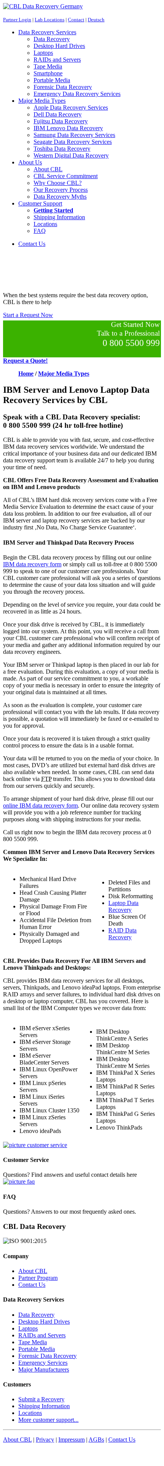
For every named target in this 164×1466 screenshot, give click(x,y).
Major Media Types (42, 100)
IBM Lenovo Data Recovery (68, 128)
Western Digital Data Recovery (71, 155)
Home (26, 373)
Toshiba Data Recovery (62, 148)
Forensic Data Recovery (63, 87)
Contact (76, 19)
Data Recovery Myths (60, 196)
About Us (30, 162)
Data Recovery (52, 39)
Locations (45, 224)
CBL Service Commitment (66, 176)
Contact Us (31, 244)
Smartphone (48, 73)
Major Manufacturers (43, 1369)
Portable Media (52, 80)
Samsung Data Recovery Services (74, 135)
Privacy (45, 1439)
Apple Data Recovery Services (71, 107)
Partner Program (38, 1278)
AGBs (96, 1439)
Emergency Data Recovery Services (77, 94)
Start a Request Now (28, 315)
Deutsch (96, 19)
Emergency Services (43, 1362)
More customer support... (48, 1420)
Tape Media (48, 66)
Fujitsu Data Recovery (61, 121)
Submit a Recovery (41, 1399)
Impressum (71, 1439)
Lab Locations (49, 19)
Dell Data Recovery (58, 114)
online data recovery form (40, 805)
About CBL (48, 169)
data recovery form (32, 564)
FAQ (40, 231)
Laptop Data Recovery (123, 906)
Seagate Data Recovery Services (73, 142)
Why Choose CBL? (58, 183)
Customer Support (40, 203)
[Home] (43, 6)
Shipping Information (59, 217)
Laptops (43, 52)
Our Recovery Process (61, 189)
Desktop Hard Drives (59, 46)
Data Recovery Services (47, 32)
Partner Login (17, 19)
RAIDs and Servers (57, 59)
